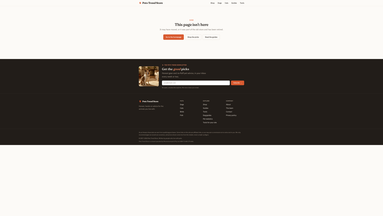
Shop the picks (193, 37)
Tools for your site (210, 122)
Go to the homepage (173, 37)
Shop (213, 3)
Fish (181, 115)
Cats (226, 3)
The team (229, 108)
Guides (234, 3)
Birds (182, 112)
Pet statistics (208, 119)
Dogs (220, 3)
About (228, 104)
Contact (229, 112)
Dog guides (207, 115)
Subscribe (237, 83)
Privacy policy (231, 115)
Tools (242, 3)
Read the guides (211, 37)
